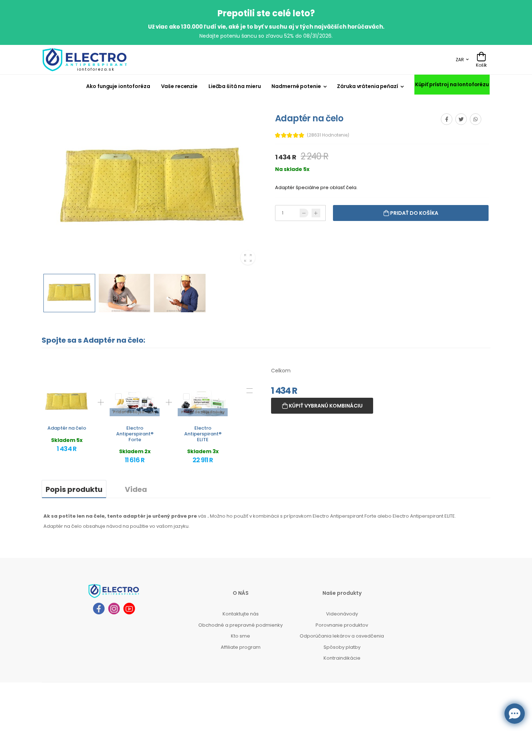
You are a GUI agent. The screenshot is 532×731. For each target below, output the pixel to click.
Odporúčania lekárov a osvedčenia (342, 635)
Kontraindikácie (342, 658)
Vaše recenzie (179, 86)
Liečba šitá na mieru (234, 86)
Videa (136, 489)
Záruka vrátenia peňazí (367, 86)
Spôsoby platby (342, 647)
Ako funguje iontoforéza (118, 86)
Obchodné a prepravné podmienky (240, 625)
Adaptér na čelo (66, 428)
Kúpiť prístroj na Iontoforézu (452, 84)
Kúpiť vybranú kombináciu (325, 405)
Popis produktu (74, 489)
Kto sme (240, 635)
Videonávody (342, 613)
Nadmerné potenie (296, 86)
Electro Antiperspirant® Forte (134, 434)
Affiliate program (241, 647)
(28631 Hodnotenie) (328, 135)
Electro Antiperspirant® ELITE (202, 434)
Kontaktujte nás (241, 613)
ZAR (460, 60)
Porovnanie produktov (342, 625)
